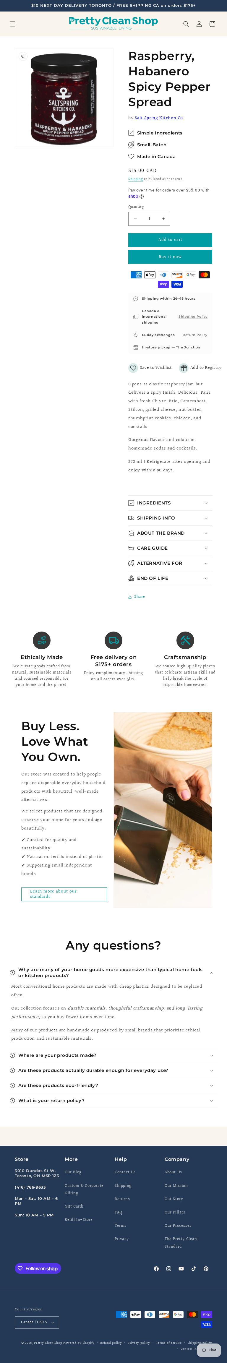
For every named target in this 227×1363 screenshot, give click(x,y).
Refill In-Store (79, 1220)
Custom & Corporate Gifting (84, 1190)
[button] (12, 23)
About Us (173, 1172)
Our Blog (73, 1172)
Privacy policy (139, 1343)
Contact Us (125, 1172)
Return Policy (195, 335)
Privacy (122, 1239)
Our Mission (176, 1186)
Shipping (135, 179)
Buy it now (170, 257)
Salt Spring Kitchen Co (159, 118)
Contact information (196, 1348)
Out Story (174, 1199)
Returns (122, 1199)
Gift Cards (74, 1206)
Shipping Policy (193, 316)
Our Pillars (175, 1212)
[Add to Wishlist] (150, 368)
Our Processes (178, 1226)
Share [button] (139, 597)
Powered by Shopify (79, 1343)
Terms (121, 1226)
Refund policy (111, 1343)
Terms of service (169, 1343)
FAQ (118, 1212)
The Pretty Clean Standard (181, 1243)
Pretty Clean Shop (48, 1343)
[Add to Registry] (200, 368)
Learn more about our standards (53, 894)
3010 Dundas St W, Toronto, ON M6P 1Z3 (37, 1173)
